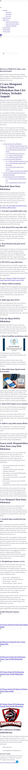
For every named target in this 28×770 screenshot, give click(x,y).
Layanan (5, 10)
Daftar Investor (7, 18)
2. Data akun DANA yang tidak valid (17, 148)
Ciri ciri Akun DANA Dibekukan (12, 159)
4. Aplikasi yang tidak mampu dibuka (17, 171)
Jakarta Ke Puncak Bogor (12, 24)
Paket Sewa (6, 20)
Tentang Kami (6, 31)
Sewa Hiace (9, 14)
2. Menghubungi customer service (16, 182)
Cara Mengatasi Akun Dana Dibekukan (14, 177)
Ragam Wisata (6, 27)
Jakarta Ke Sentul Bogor (12, 22)
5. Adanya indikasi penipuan (14, 155)
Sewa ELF (8, 12)
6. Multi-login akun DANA (14, 157)
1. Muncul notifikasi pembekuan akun (17, 161)
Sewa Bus (8, 16)
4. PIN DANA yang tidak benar (15, 153)
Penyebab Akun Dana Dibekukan (12, 144)
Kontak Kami (6, 29)
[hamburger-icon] (0, 7)
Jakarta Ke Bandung (11, 25)
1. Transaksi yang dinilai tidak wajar (16, 146)
